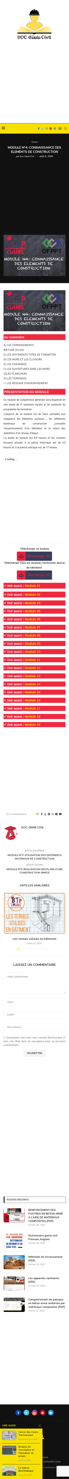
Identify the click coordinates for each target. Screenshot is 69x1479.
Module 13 (32, 676)
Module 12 (32, 668)
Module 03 (32, 603)
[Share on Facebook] (41, 814)
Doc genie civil (27, 156)
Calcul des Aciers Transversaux (28, 1434)
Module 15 (32, 692)
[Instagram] (46, 128)
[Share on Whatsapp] (53, 814)
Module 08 (32, 635)
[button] (7, 921)
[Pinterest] (50, 128)
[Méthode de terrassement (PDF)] (14, 1262)
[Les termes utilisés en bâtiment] (34, 913)
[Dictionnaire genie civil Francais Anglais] (14, 1241)
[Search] (65, 128)
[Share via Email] (60, 814)
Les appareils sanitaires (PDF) (43, 1280)
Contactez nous (52, 1461)
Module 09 (32, 643)
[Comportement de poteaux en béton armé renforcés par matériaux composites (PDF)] (14, 1305)
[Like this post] (37, 814)
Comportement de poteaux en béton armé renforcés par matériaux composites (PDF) (46, 1303)
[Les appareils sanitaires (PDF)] (14, 1283)
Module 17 (32, 708)
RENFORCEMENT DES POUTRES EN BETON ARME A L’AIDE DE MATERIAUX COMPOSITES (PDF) (45, 1215)
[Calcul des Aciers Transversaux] (9, 1435)
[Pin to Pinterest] (49, 814)
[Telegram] (55, 128)
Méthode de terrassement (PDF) (45, 1258)
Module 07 (32, 627)
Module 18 (32, 716)
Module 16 (32, 700)
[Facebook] (38, 128)
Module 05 (32, 611)
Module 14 (32, 684)
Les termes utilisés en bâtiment (34, 939)
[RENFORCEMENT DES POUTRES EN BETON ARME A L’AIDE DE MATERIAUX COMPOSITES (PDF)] (14, 1215)
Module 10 (32, 651)
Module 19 (32, 724)
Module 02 (32, 594)
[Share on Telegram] (56, 814)
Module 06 (32, 619)
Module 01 (32, 586)
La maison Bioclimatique (25, 1469)
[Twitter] (42, 128)
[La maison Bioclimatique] (9, 1471)
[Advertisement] (34, 81)
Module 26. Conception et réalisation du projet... (26, 1452)
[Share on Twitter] (45, 814)
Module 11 (32, 660)
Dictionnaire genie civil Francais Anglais (43, 1237)
